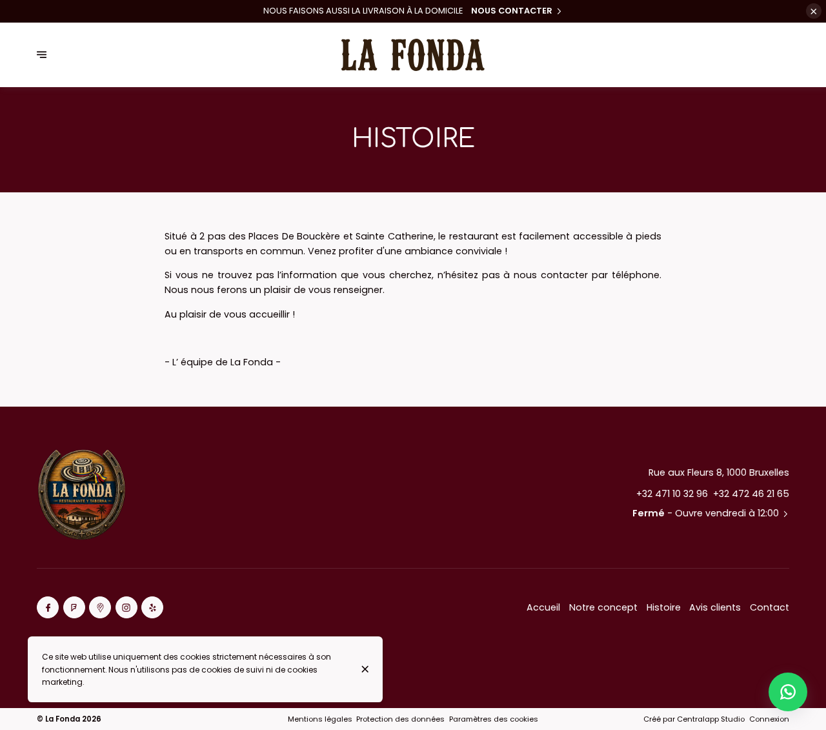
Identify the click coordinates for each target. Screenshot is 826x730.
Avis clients (715, 607)
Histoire (664, 607)
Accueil (543, 607)
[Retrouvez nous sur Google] (100, 607)
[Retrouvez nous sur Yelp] (152, 607)
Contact (769, 607)
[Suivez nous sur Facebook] (48, 607)
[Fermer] (365, 669)
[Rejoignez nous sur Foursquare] (74, 607)
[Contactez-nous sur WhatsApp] (788, 692)
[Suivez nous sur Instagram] (126, 607)
